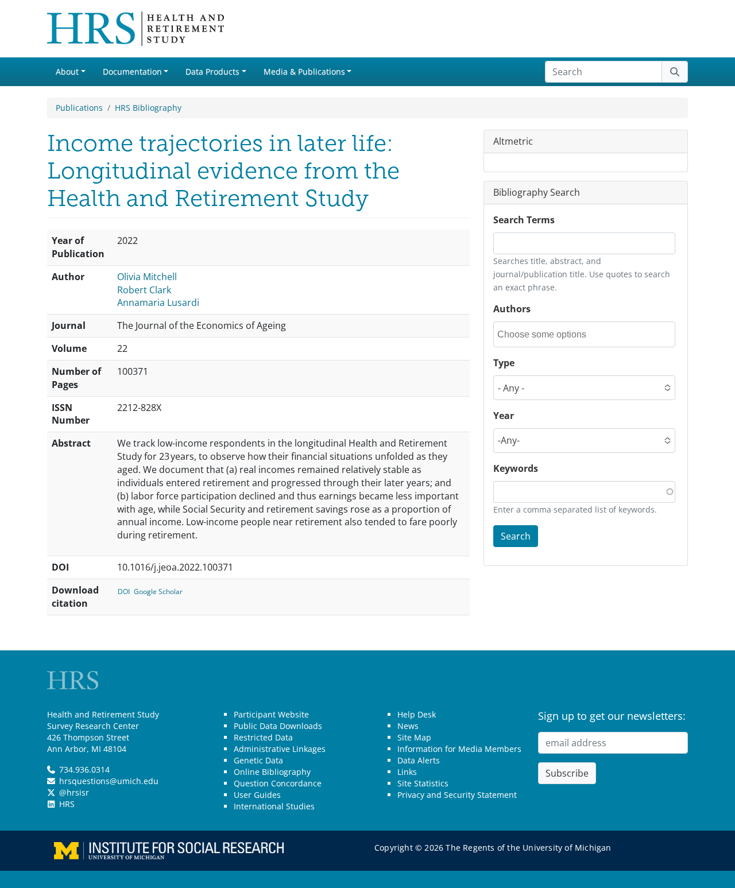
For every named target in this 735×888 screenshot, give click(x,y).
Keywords (515, 468)
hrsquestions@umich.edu (108, 780)
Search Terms (524, 220)
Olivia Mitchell (147, 276)
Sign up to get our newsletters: (612, 716)
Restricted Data (263, 737)
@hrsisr (74, 792)
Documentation (132, 71)
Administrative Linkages (280, 748)
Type (503, 362)
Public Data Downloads (278, 725)
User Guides (257, 794)
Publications (79, 107)
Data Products (212, 71)
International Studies (274, 806)
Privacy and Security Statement (457, 794)
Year (503, 415)
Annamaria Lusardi (158, 302)
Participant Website (271, 714)
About (67, 71)
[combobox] (549, 334)
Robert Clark (144, 290)
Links (407, 771)
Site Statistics (422, 783)
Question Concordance (278, 783)
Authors (512, 309)
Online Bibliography (272, 771)
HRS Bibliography (148, 107)
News (408, 725)
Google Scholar (158, 591)
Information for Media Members (459, 748)
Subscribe (567, 773)
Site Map (414, 737)
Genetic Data (258, 760)
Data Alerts (418, 760)
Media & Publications (304, 71)
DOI (124, 591)
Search (516, 535)
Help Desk (416, 714)
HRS (67, 803)
